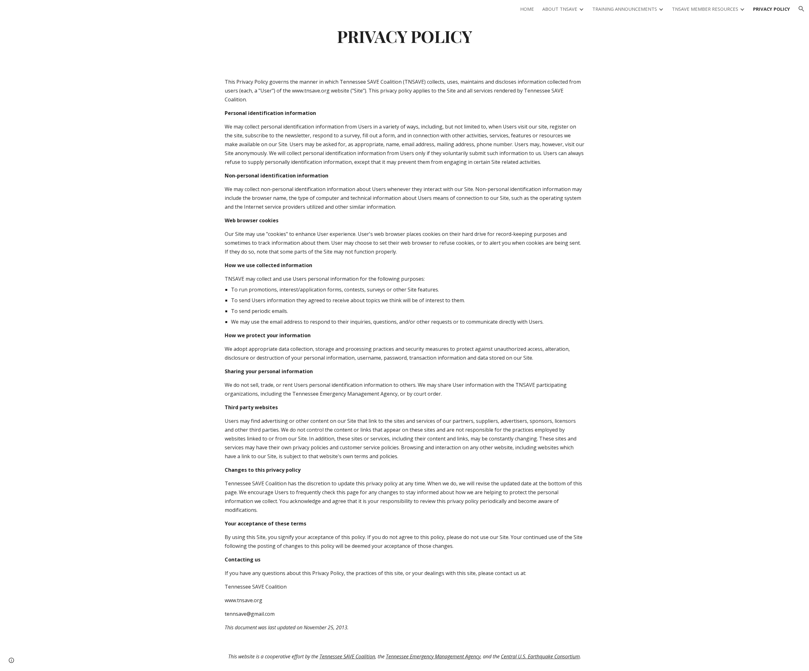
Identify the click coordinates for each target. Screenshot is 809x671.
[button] (801, 8)
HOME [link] (527, 9)
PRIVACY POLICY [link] (771, 9)
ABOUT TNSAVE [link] (559, 9)
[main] (404, 36)
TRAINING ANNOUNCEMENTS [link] (624, 9)
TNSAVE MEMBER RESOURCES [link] (705, 9)
